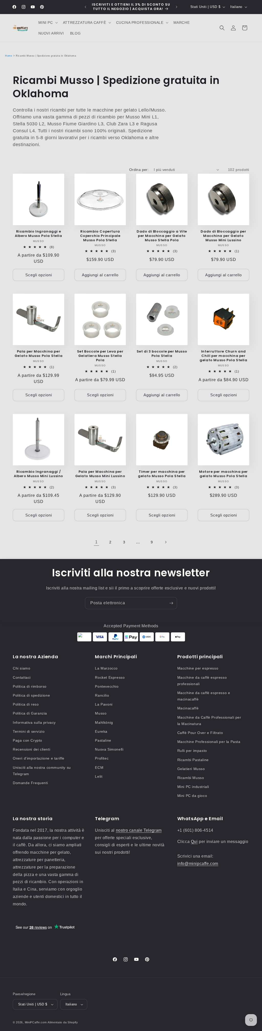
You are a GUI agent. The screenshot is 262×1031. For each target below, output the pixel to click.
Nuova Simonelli (109, 749)
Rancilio (102, 695)
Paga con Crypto (27, 740)
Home (8, 55)
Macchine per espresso (198, 668)
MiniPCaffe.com (36, 1022)
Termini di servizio (29, 731)
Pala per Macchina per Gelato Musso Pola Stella (38, 353)
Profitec (101, 758)
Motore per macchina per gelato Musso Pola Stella (223, 474)
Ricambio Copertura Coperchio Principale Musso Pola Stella (100, 236)
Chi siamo (21, 668)
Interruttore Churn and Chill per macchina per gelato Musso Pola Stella (223, 356)
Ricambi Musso (190, 778)
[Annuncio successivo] (176, 7)
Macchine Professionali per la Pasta (209, 742)
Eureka (101, 731)
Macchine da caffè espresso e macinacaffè (203, 696)
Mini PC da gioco (192, 796)
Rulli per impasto (192, 751)
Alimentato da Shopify (63, 1022)
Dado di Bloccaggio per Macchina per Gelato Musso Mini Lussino (223, 236)
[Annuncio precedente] (85, 7)
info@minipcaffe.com (197, 863)
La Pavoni (103, 704)
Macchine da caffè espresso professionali (202, 680)
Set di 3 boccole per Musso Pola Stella (162, 353)
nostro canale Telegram (139, 830)
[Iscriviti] (171, 603)
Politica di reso (26, 704)
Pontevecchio (106, 686)
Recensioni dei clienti (31, 749)
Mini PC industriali (193, 787)
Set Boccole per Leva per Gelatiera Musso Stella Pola (100, 356)
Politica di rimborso (30, 686)
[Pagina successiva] (165, 542)
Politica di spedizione (31, 695)
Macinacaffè (188, 708)
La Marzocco (106, 668)
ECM (99, 767)
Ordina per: (139, 170)
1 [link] (96, 542)
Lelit (98, 776)
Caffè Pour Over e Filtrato (200, 733)
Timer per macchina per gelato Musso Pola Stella (161, 474)
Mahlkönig (104, 722)
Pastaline (103, 740)
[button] (47, 22)
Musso (100, 713)
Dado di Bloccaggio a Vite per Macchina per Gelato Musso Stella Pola (162, 236)
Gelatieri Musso (191, 769)
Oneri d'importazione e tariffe (38, 758)
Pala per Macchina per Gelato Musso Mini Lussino (100, 474)
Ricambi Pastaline (193, 760)
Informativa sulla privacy (34, 722)
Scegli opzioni (38, 275)
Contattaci (22, 677)
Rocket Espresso (110, 677)
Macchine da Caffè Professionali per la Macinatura (209, 720)
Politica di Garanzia (30, 713)
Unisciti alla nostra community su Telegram (42, 770)
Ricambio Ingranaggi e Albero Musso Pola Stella (38, 233)
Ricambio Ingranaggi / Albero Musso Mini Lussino (38, 474)
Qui (194, 841)
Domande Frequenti (30, 783)
